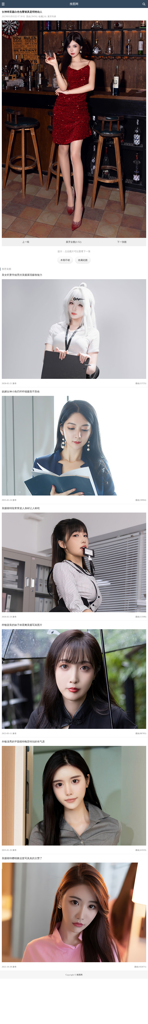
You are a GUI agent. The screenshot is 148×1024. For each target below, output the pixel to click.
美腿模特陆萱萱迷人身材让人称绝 (21, 508)
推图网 (74, 3)
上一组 (25, 242)
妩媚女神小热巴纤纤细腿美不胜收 (21, 391)
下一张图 (122, 242)
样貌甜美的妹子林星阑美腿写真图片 (22, 624)
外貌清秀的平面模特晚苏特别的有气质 (23, 741)
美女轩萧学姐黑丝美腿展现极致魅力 (22, 274)
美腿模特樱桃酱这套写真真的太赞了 (22, 858)
